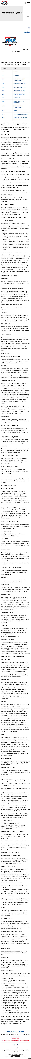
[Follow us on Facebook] (14, 1047)
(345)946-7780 (16, 1037)
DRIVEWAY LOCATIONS (19, 94)
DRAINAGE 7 (17, 97)
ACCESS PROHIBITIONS (19, 90)
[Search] (25, 3)
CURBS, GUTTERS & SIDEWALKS (19, 102)
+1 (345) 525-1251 (24, 1040)
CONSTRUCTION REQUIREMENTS (18, 106)
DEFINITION (16, 75)
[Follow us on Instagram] (17, 1047)
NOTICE (15, 110)
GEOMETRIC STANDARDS (20, 83)
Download (27, 32)
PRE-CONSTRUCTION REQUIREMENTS (19, 79)
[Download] (29, 28)
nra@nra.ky (16, 1038)
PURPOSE (16, 72)
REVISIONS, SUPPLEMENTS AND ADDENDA (20, 118)
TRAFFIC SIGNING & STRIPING (21, 114)
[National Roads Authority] (4, 3)
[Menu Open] (28, 3)
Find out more (21, 1054)
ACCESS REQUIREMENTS (20, 87)
